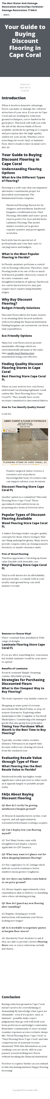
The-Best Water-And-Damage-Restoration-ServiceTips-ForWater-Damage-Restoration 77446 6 (23, 7)
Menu (5, 15)
